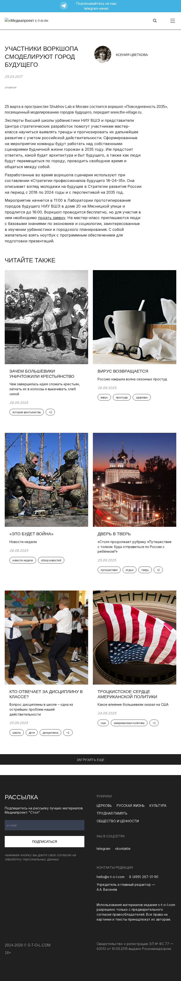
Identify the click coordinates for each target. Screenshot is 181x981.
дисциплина (50, 732)
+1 (67, 732)
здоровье (142, 397)
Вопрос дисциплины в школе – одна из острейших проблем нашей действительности (41, 709)
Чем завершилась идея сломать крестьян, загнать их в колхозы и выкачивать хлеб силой (44, 389)
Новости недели (23, 542)
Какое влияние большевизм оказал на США (133, 704)
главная (10, 87)
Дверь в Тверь (115, 534)
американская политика (129, 723)
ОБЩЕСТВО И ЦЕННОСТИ (118, 821)
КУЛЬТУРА (157, 806)
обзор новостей (51, 560)
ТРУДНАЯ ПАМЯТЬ (112, 813)
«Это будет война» (31, 534)
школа (16, 732)
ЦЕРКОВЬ (104, 806)
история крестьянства (26, 412)
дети (32, 732)
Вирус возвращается (123, 371)
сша (103, 723)
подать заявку (51, 217)
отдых (130, 570)
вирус (104, 397)
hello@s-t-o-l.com (110, 877)
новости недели (22, 560)
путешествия (109, 570)
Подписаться (44, 841)
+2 (50, 412)
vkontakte (123, 849)
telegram (103, 849)
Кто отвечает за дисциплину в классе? (46, 694)
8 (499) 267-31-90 (143, 877)
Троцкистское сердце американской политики (127, 694)
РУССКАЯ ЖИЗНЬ (131, 806)
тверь (145, 570)
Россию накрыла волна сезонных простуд (132, 379)
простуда (122, 397)
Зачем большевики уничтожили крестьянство (41, 374)
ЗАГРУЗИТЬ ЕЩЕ (91, 760)
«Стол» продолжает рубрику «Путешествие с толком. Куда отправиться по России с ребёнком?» (135, 546)
